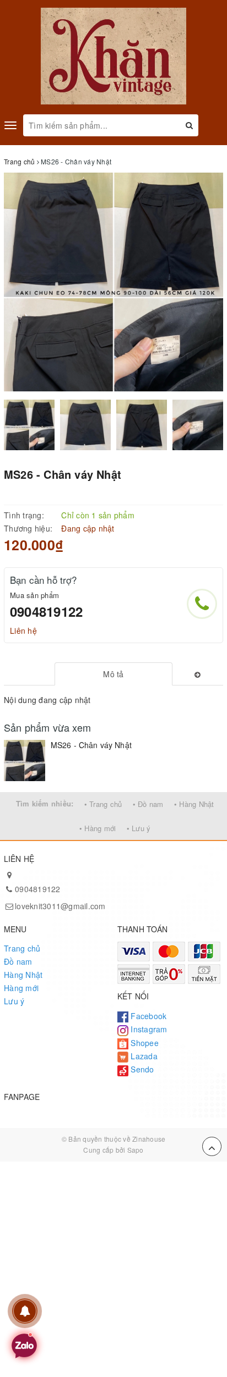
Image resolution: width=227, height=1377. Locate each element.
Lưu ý (14, 1001)
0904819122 (46, 611)
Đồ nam (18, 961)
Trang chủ (22, 948)
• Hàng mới (97, 828)
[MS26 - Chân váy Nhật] (24, 760)
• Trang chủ (103, 804)
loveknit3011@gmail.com (60, 905)
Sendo (141, 1069)
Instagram (147, 1029)
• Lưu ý (139, 828)
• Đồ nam (148, 804)
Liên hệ (23, 630)
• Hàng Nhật (194, 804)
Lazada (143, 1055)
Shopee (143, 1042)
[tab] (114, 673)
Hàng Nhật (23, 974)
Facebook (147, 1015)
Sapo (135, 1149)
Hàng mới (21, 987)
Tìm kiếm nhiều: (45, 803)
